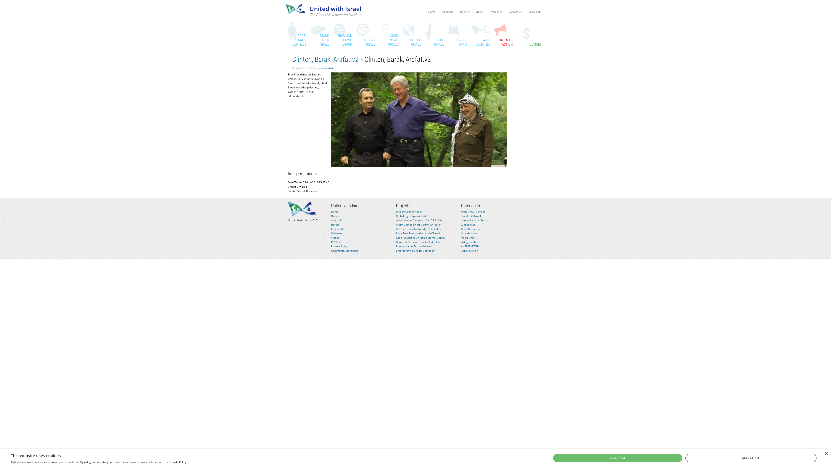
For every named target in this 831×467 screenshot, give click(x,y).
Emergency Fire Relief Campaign (415, 251)
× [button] (826, 453)
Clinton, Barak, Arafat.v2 (325, 59)
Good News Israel (471, 229)
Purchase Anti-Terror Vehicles (414, 246)
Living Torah (468, 242)
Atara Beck (327, 68)
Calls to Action (469, 251)
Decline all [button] (751, 458)
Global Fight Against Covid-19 (413, 216)
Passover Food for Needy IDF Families (418, 229)
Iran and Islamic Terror (474, 220)
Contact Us (515, 12)
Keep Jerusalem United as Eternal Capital (420, 238)
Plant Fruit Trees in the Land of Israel (418, 233)
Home (432, 12)
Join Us (335, 225)
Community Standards (344, 251)
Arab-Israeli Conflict (473, 212)
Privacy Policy (339, 246)
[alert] (415, 458)
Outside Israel (469, 233)
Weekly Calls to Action (409, 212)
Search (533, 12)
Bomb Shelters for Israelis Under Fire (418, 242)
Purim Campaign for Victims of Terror (418, 225)
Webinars (496, 12)
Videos (480, 12)
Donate (464, 12)
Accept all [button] (618, 458)
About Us (447, 12)
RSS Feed (336, 242)
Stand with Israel (471, 216)
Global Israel (468, 225)
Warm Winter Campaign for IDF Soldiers (420, 220)
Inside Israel (468, 238)
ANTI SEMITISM (470, 246)
